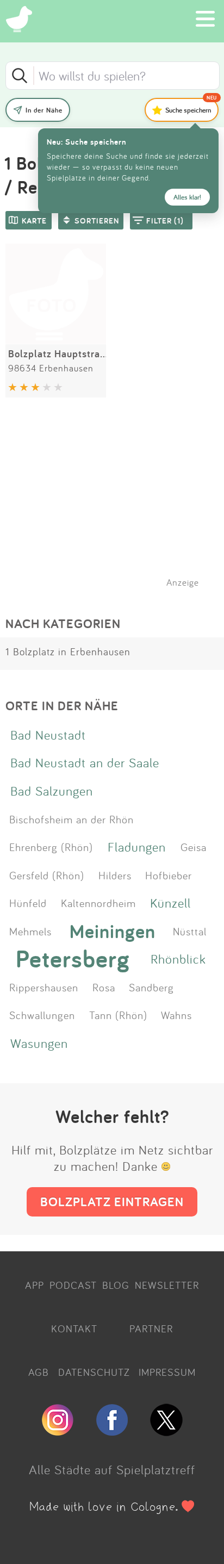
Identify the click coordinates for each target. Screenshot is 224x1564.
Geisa (194, 847)
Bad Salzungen (51, 791)
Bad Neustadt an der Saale (84, 762)
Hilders (115, 875)
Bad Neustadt (48, 735)
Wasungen (39, 1043)
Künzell (170, 903)
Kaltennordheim (98, 903)
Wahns (176, 1015)
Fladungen (137, 847)
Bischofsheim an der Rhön (71, 819)
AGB (38, 1372)
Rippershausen (43, 987)
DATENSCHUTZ (94, 1372)
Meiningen (112, 931)
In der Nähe (44, 110)
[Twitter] (166, 1431)
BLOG (115, 1285)
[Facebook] (112, 1431)
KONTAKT (74, 1328)
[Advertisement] (117, 506)
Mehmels (30, 931)
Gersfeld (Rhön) (46, 875)
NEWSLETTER (167, 1285)
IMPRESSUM (167, 1372)
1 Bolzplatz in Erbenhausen (67, 651)
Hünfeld (28, 903)
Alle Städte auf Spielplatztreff (112, 1469)
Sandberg (151, 987)
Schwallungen (42, 1015)
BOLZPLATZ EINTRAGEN (112, 1201)
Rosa (103, 987)
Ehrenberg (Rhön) (51, 847)
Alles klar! (187, 197)
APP (34, 1285)
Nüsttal (190, 931)
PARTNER (151, 1328)
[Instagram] (57, 1431)
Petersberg (73, 959)
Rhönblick (178, 959)
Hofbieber (168, 875)
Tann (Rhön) (118, 1015)
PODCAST (73, 1285)
